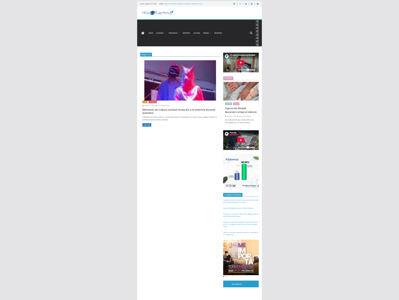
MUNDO (206, 33)
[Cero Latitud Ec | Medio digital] (142, 33)
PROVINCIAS (173, 33)
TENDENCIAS (152, 102)
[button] (164, 33)
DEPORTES (186, 33)
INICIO (151, 33)
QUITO (145, 102)
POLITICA (236, 104)
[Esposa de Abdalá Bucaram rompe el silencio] (241, 91)
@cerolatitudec (237, 284)
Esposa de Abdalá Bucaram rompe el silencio (241, 110)
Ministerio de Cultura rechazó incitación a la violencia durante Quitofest (178, 111)
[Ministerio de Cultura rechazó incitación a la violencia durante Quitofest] (180, 80)
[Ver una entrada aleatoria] (257, 21)
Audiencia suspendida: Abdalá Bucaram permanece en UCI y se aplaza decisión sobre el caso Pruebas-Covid (184, 4)
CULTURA (196, 33)
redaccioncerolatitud (163, 105)
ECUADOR (159, 33)
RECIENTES (218, 33)
